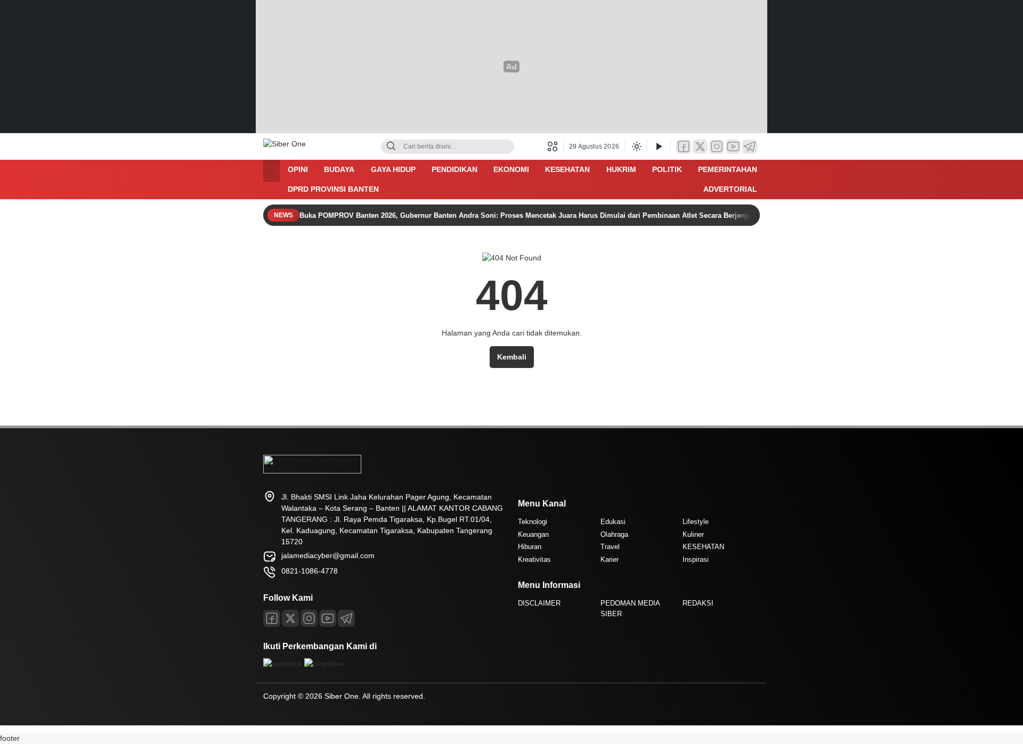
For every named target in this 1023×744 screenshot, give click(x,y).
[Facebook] (683, 147)
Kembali (511, 357)
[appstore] (282, 663)
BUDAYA (339, 169)
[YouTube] (733, 147)
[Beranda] (271, 171)
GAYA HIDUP (393, 169)
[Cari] (391, 146)
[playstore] (324, 663)
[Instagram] (716, 147)
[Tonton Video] (658, 146)
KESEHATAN (567, 169)
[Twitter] (700, 147)
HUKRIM (621, 169)
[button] (555, 146)
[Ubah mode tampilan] (635, 146)
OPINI (298, 169)
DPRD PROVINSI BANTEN (333, 189)
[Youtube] (327, 618)
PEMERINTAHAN (727, 169)
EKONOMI (511, 169)
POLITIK (667, 169)
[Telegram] (749, 147)
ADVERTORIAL (730, 189)
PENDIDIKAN (454, 169)
